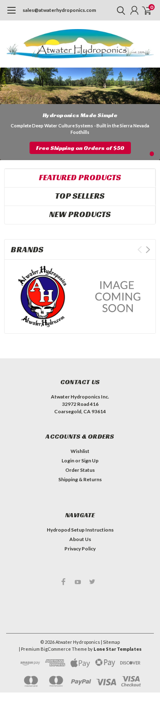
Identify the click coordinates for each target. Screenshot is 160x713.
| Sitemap (110, 642)
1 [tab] (152, 154)
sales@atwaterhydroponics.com (59, 10)
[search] (119, 10)
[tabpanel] (80, 114)
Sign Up (89, 460)
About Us (80, 539)
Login (68, 460)
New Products (80, 214)
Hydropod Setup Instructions (80, 530)
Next (148, 249)
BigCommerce (56, 649)
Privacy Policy (80, 549)
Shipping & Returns (80, 479)
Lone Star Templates (118, 649)
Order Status (80, 470)
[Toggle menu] (11, 14)
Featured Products (80, 177)
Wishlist (80, 451)
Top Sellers (80, 195)
